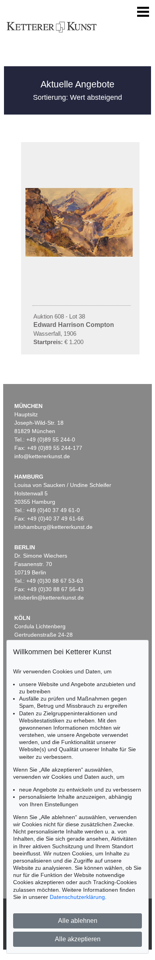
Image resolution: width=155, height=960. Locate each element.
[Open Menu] (143, 12)
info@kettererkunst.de (42, 456)
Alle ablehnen (77, 920)
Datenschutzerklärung (77, 897)
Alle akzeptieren (78, 939)
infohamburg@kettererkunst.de (53, 527)
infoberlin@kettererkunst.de (49, 597)
